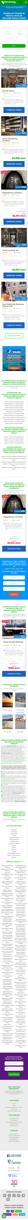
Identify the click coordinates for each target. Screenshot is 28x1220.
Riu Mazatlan (14, 1120)
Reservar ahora (14, 164)
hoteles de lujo (5, 779)
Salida (20, 31)
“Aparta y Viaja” (7, 781)
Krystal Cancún (14, 1125)
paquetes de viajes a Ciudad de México (11, 763)
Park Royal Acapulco (14, 1137)
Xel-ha (14, 1105)
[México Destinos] (8, 2)
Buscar (14, 45)
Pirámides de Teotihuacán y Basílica (14, 1107)
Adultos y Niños (14, 37)
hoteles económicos (16, 777)
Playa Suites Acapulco (14, 1141)
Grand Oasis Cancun (14, 1118)
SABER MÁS (14, 594)
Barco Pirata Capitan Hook (14, 1111)
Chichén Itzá (14, 1109)
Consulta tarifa (14, 110)
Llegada (7, 31)
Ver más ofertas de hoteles (14, 335)
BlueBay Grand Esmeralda (14, 1135)
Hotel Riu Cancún (14, 1124)
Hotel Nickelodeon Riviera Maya (14, 1122)
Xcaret (14, 1103)
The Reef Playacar (14, 1139)
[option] (14, 523)
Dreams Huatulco (14, 1134)
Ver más (14, 103)
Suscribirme (14, 1074)
